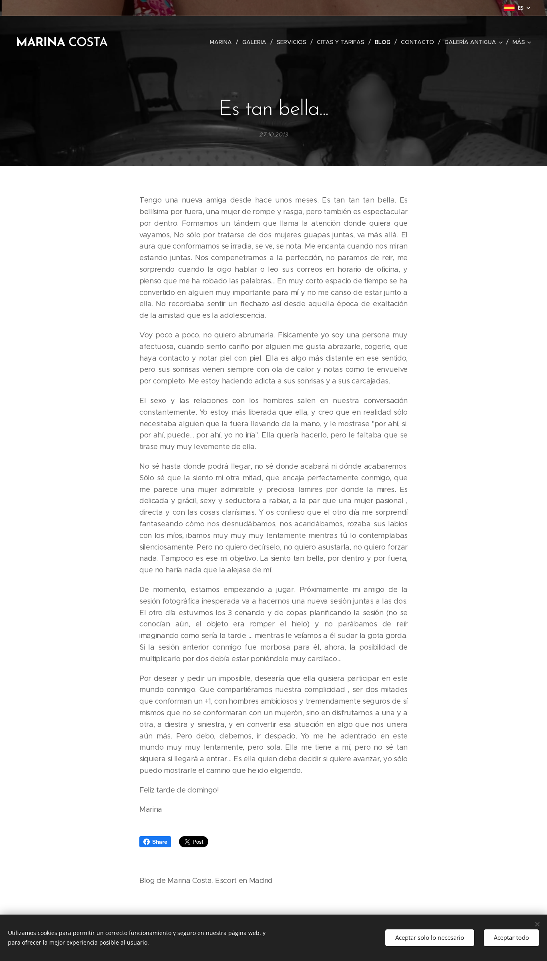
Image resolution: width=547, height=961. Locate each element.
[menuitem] (223, 42)
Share (159, 842)
